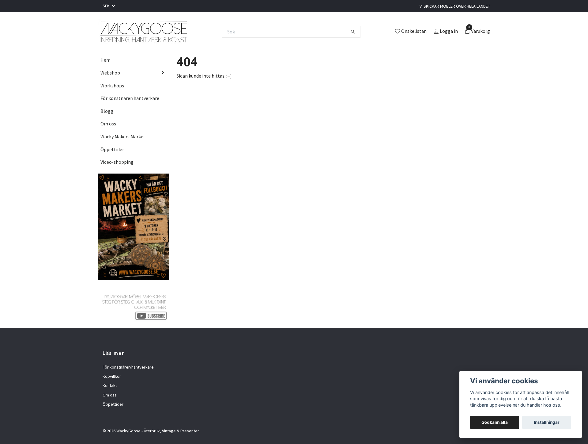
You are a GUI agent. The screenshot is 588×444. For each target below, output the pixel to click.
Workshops (112, 85)
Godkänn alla (494, 422)
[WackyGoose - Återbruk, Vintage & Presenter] (143, 31)
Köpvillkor (112, 376)
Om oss (108, 124)
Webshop (110, 73)
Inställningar (547, 422)
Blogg (106, 111)
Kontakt (110, 385)
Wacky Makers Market (122, 136)
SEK (107, 6)
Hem (105, 60)
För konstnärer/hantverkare (129, 98)
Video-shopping (117, 162)
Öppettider (112, 149)
